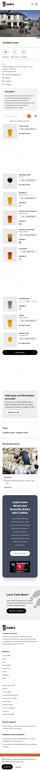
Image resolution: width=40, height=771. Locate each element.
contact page (6, 643)
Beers (4, 678)
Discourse (5, 711)
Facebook (8, 81)
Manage (18, 767)
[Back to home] (8, 4)
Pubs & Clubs (6, 665)
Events (4, 671)
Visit (3, 662)
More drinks (20, 352)
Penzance (8, 477)
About (4, 659)
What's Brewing (7, 714)
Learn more (19, 761)
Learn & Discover (20, 553)
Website (7, 78)
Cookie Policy (6, 701)
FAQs (33, 641)
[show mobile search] (32, 4)
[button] (36, 467)
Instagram (8, 84)
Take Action (6, 668)
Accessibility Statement (10, 695)
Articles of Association (9, 698)
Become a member (16, 611)
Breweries (5, 675)
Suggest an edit (13, 412)
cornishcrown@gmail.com (13, 74)
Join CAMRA (6, 655)
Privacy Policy (6, 692)
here (20, 728)
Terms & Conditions (8, 708)
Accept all (7, 767)
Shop (4, 688)
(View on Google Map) (9, 71)
